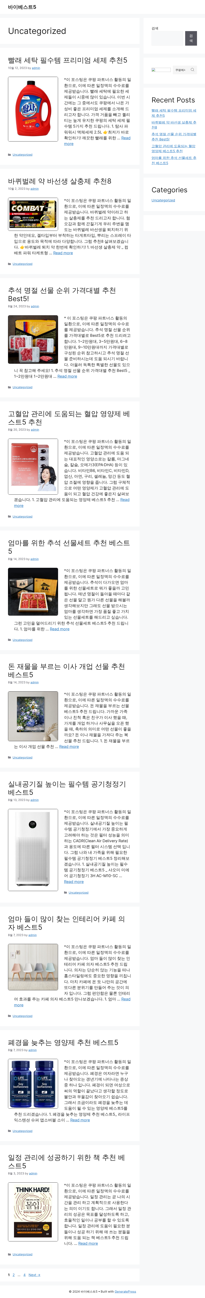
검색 (155, 28)
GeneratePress (125, 1291)
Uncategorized (22, 154)
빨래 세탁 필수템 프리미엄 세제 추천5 (67, 60)
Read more (63, 253)
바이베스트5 (22, 7)
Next (34, 1275)
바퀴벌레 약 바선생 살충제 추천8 (60, 181)
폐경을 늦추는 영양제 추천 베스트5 (63, 1042)
